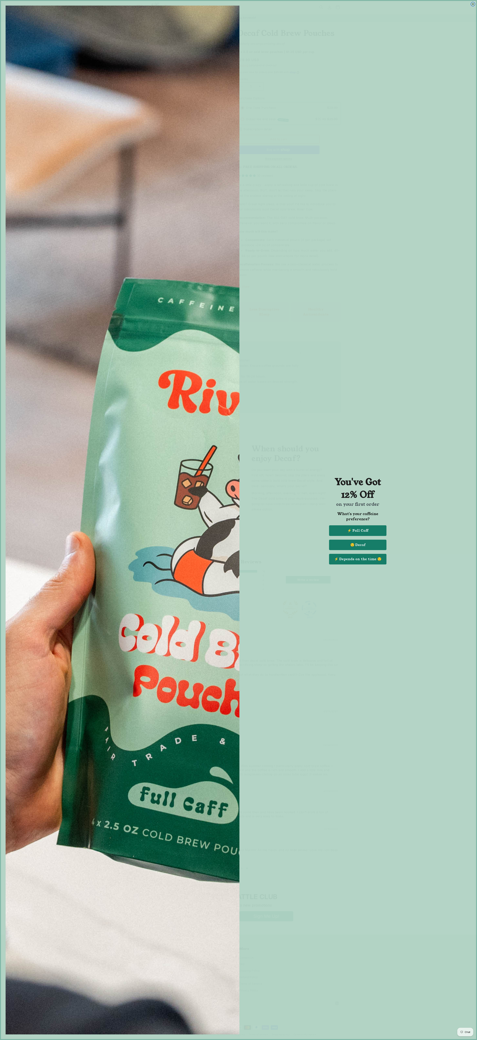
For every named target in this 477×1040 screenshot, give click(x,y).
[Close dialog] (473, 4)
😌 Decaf (357, 544)
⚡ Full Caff (357, 530)
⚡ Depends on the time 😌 (357, 559)
